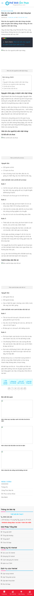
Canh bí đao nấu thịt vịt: (10, 88)
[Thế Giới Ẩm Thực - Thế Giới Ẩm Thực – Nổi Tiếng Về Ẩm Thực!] (17, 3)
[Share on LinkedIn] (24, 388)
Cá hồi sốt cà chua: (9, 86)
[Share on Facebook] (12, 388)
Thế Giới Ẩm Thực (22, 17)
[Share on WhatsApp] (9, 388)
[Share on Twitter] (15, 388)
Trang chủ (4, 487)
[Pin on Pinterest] (21, 388)
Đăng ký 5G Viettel (13, 382)
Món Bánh (4, 497)
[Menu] (2, 3)
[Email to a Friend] (18, 388)
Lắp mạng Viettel (5, 382)
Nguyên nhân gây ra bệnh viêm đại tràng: (15, 82)
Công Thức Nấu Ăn (7, 490)
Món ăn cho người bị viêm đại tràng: (14, 84)
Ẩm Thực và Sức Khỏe (7, 11)
